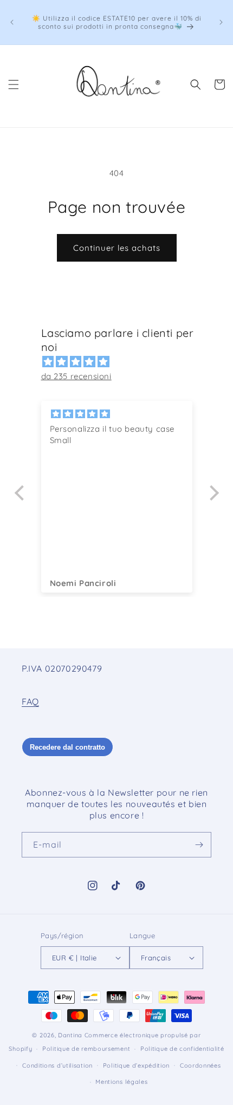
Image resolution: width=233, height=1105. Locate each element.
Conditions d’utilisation (57, 1065)
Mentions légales (121, 1082)
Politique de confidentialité (182, 1048)
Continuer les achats (116, 248)
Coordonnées (200, 1065)
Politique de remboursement (86, 1048)
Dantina (70, 1035)
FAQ (30, 701)
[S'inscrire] (199, 844)
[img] (122, 361)
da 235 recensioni (76, 376)
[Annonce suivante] (221, 22)
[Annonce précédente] (12, 22)
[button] (13, 84)
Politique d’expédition (136, 1065)
